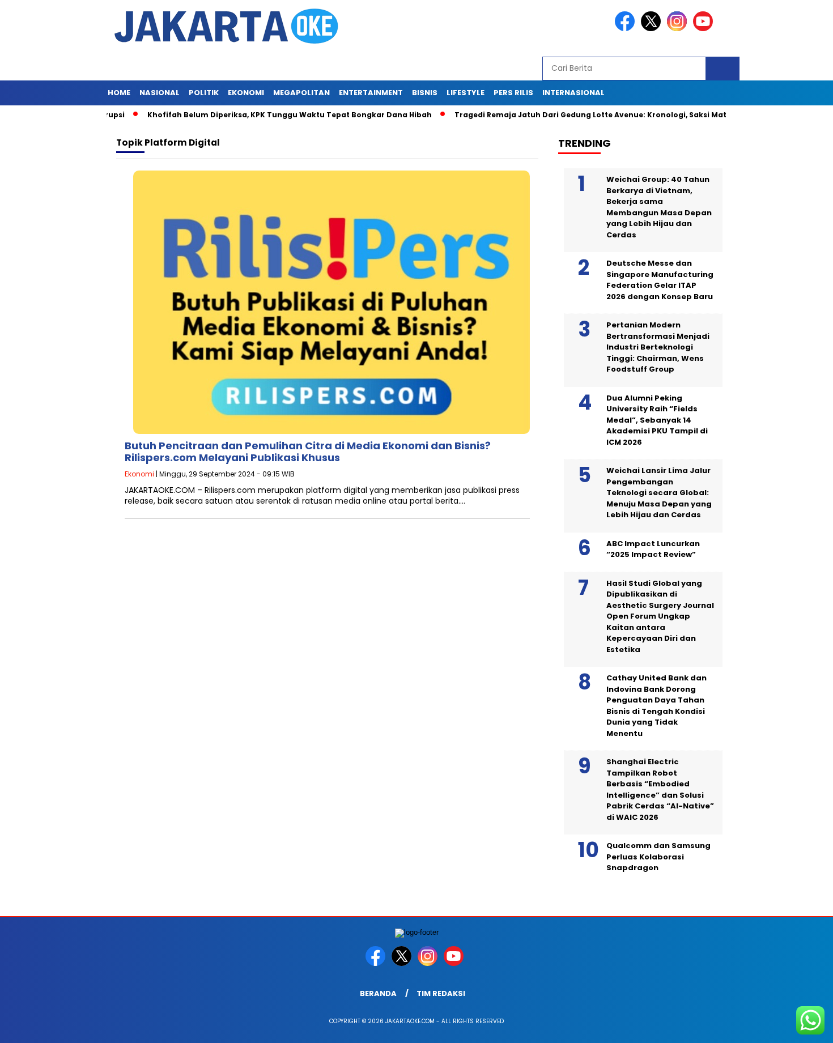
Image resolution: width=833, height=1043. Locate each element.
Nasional (159, 92)
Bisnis (424, 92)
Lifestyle (465, 92)
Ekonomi (246, 92)
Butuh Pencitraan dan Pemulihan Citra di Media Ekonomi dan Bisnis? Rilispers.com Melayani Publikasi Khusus (308, 452)
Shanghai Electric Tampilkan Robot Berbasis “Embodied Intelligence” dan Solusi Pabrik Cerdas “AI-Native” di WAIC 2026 (660, 789)
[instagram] (679, 28)
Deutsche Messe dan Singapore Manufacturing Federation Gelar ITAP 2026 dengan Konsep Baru (659, 280)
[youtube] (705, 28)
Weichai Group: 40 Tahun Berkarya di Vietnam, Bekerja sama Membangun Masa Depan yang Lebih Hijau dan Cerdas (659, 207)
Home (119, 92)
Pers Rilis (513, 92)
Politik (204, 92)
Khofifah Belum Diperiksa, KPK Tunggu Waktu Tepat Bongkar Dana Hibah (264, 115)
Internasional (573, 92)
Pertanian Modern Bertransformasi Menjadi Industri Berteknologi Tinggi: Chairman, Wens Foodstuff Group (657, 347)
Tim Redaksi (440, 993)
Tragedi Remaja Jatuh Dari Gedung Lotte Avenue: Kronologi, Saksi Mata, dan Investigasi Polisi (611, 115)
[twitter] (653, 28)
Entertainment (371, 92)
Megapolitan (301, 92)
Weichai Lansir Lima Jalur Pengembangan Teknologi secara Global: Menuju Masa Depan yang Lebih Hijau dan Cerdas (659, 492)
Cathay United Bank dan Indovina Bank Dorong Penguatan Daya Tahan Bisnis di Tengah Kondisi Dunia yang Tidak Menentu (656, 705)
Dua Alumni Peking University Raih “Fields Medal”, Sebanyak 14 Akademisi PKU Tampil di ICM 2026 (657, 420)
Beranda (378, 993)
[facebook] (627, 28)
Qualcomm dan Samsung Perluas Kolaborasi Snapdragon (658, 856)
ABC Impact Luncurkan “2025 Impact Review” (653, 549)
